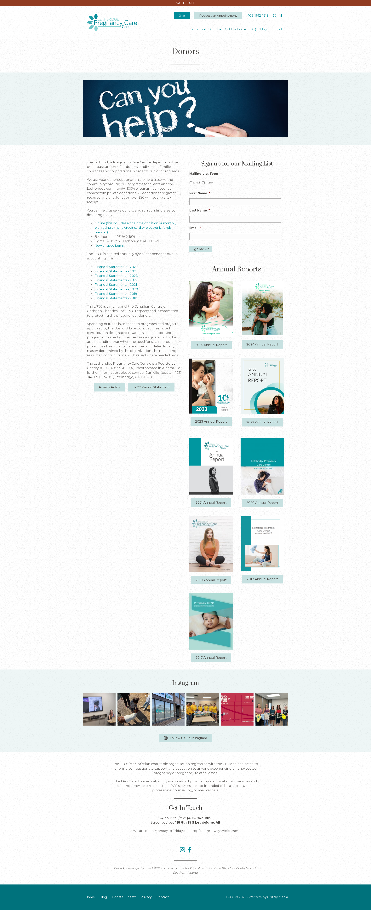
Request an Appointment (218, 15)
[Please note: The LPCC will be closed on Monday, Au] (168, 709)
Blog (263, 29)
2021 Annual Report (211, 502)
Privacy (146, 897)
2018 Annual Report (262, 579)
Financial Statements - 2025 (116, 267)
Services (197, 29)
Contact (276, 29)
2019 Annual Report (211, 580)
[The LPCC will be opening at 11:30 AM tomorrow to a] (237, 709)
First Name (199, 193)
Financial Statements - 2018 (116, 298)
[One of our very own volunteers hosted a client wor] (99, 709)
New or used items (109, 245)
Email (196, 182)
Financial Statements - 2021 (116, 285)
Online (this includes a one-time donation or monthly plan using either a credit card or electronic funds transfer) (135, 227)
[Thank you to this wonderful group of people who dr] (271, 709)
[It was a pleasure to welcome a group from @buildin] (202, 709)
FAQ (253, 29)
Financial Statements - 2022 (116, 280)
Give (182, 15)
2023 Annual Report (211, 421)
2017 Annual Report (211, 657)
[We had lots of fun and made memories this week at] (133, 709)
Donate (117, 897)
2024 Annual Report (262, 344)
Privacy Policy (109, 387)
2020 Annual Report (262, 503)
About (213, 29)
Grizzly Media (277, 897)
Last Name (199, 210)
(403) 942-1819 (257, 15)
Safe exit (185, 3)
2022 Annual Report (262, 422)
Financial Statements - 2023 (116, 276)
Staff (132, 897)
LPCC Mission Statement (151, 387)
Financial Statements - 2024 (116, 271)
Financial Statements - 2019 (116, 294)
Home (90, 897)
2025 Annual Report (211, 345)
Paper (209, 182)
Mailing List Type (205, 174)
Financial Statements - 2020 (116, 289)
